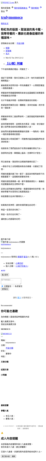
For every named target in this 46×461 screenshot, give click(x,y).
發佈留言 (5, 289)
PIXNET (11, 426)
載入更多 (5, 275)
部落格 (8, 51)
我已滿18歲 (6, 456)
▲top (3, 270)
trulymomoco (12, 17)
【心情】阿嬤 (14, 63)
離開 (13, 456)
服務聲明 (26, 428)
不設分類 (20, 43)
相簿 (7, 48)
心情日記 (19, 263)
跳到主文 (4, 24)
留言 (25, 257)
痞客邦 (20, 257)
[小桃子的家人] (22, 266)
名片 (7, 54)
